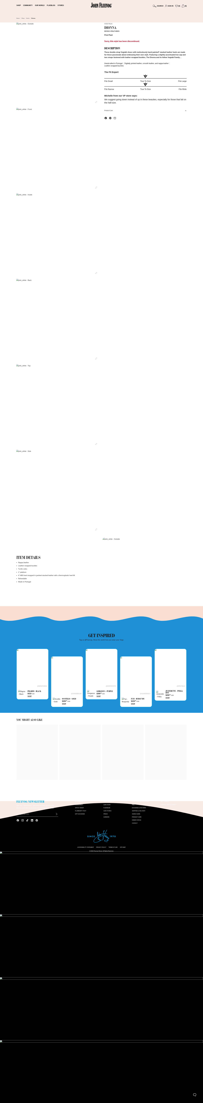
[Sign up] (56, 814)
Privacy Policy (101, 847)
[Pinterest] (36, 820)
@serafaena (42, 686)
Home (18, 18)
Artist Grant (79, 807)
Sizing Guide (136, 814)
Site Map (123, 847)
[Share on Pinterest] (110, 118)
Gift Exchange (80, 814)
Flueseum (107, 807)
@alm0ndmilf (145, 693)
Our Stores (107, 810)
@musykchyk (111, 686)
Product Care (108, 110)
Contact (135, 823)
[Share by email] (114, 118)
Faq (133, 804)
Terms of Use (113, 847)
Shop (23, 18)
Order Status (136, 820)
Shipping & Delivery (138, 810)
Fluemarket (79, 804)
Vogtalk (108, 24)
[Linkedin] (32, 820)
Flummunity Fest (80, 810)
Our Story (107, 804)
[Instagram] (22, 820)
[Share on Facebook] (105, 118)
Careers (106, 817)
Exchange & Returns (139, 807)
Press (106, 814)
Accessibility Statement (85, 847)
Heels (28, 18)
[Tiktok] (27, 820)
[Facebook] (17, 820)
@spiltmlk (181, 686)
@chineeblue (76, 693)
